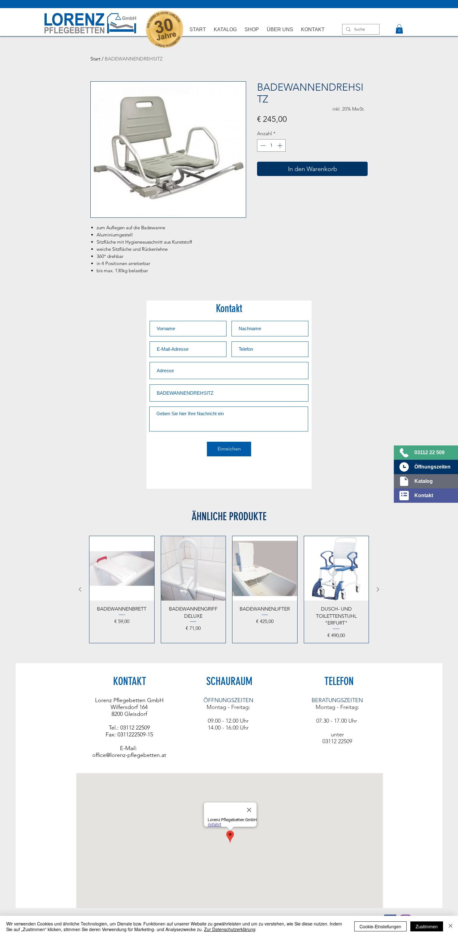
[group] (229, 589)
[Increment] (280, 145)
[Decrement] (262, 145)
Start (95, 59)
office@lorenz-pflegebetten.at (129, 755)
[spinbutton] (271, 145)
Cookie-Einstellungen (380, 926)
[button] (399, 29)
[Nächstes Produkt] (378, 589)
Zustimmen (427, 926)
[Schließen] (450, 926)
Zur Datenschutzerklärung (229, 929)
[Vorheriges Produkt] (80, 589)
